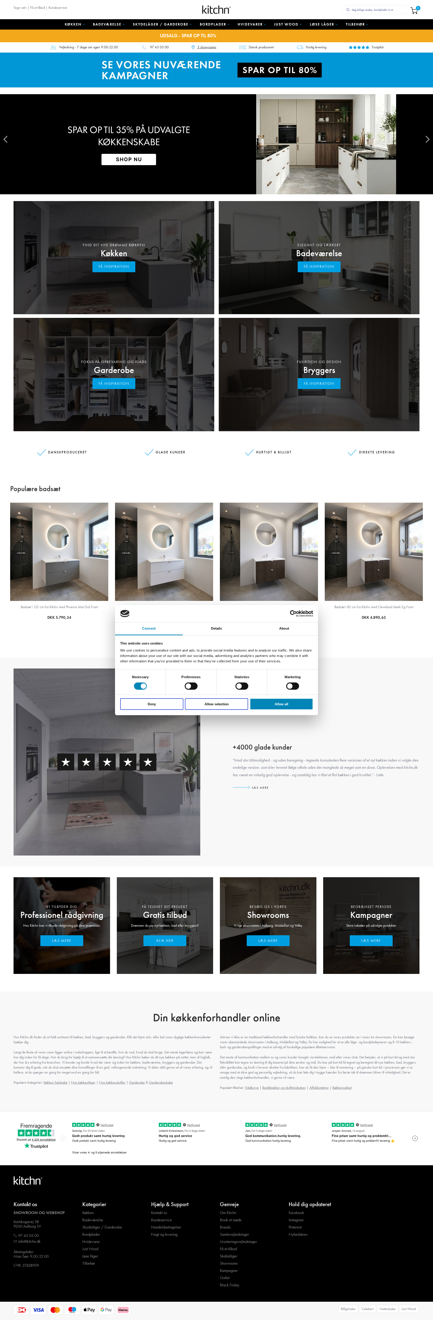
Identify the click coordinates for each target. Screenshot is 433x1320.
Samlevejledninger (234, 1234)
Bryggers (319, 370)
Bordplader (91, 1234)
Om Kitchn (228, 1212)
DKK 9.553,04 (374, 618)
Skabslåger (228, 1256)
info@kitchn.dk (29, 1241)
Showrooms (268, 915)
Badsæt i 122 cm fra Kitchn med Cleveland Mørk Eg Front (59, 607)
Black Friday (229, 1285)
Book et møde (231, 1220)
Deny (152, 704)
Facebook (296, 1212)
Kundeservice (57, 7)
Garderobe (114, 370)
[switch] (191, 686)
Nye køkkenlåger (83, 1082)
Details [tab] (216, 628)
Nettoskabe (388, 1308)
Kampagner (371, 915)
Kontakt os (159, 1212)
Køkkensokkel (342, 1087)
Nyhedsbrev (298, 1234)
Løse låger (90, 1256)
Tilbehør (88, 1263)
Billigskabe (348, 1308)
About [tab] (284, 628)
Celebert (367, 1308)
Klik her (165, 940)
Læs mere (260, 788)
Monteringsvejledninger (238, 1241)
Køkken (114, 253)
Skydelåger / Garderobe (102, 1227)
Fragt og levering (164, 1234)
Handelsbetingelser (166, 1227)
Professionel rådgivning (61, 915)
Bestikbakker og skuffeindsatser (284, 1087)
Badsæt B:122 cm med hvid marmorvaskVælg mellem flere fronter (374, 609)
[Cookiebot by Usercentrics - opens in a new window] (293, 613)
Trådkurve (252, 1087)
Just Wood (90, 1249)
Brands (225, 1227)
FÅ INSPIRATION (114, 266)
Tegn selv (20, 7)
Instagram (296, 1220)
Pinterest (295, 1227)
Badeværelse (319, 253)
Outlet (225, 1277)
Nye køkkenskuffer (112, 1082)
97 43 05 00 (159, 47)
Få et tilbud (37, 7)
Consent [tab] (149, 628)
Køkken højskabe (55, 1082)
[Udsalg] (216, 69)
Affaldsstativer (319, 1087)
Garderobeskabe (161, 1082)
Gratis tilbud (165, 915)
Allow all (281, 704)
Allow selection (217, 704)
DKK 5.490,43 (59, 617)
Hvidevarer (91, 1241)
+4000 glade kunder (262, 747)
